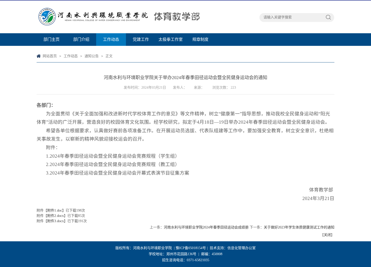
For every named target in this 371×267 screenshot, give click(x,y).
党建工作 (141, 39)
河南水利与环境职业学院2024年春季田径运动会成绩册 (206, 227)
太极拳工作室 (170, 39)
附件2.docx (55, 216)
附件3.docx (55, 221)
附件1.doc (54, 210)
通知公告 (92, 56)
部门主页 (51, 39)
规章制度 (200, 39)
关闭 (327, 235)
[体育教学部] (148, 17)
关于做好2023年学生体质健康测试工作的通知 (299, 227)
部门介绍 (81, 39)
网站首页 (50, 56)
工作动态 (111, 39)
